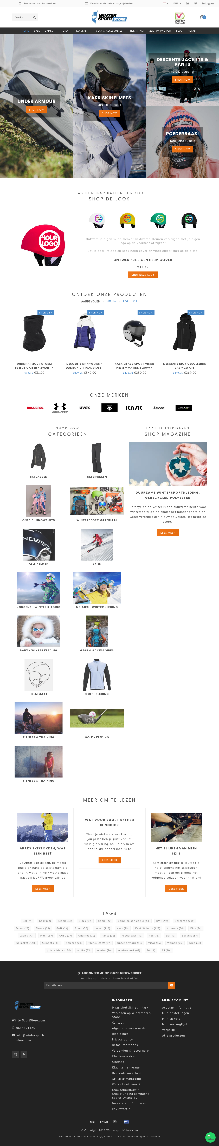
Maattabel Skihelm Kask (130, 1007)
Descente (184, 921)
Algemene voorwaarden (130, 1028)
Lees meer (168, 532)
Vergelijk (169, 1030)
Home (25, 30)
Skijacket (26, 943)
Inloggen (208, 3)
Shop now (36, 109)
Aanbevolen (90, 301)
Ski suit (190, 935)
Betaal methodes (125, 1045)
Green (81, 928)
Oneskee (86, 935)
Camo (104, 921)
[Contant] (104, 1121)
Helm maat (137, 30)
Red (154, 935)
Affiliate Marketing (126, 1078)
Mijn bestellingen (175, 1013)
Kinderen (82, 30)
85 (166, 950)
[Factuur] (115, 1121)
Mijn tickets (171, 1018)
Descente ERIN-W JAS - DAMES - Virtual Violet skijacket (84, 368)
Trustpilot (154, 1136)
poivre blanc (59, 950)
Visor (154, 943)
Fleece (43, 928)
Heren (65, 30)
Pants (108, 935)
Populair (130, 301)
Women (175, 943)
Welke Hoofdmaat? (126, 1084)
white (84, 950)
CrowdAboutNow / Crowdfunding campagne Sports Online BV (131, 1093)
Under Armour (129, 943)
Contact (118, 1022)
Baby (45, 921)
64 (151, 950)
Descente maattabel (127, 1073)
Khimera (175, 928)
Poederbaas (131, 935)
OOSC (65, 935)
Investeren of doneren (129, 1103)
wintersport (129, 950)
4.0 (28, 921)
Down (22, 928)
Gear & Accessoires (109, 30)
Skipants (51, 943)
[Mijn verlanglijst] (195, 3)
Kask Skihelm (147, 928)
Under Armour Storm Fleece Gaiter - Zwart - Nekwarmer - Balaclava (34, 368)
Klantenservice (123, 1056)
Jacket (102, 928)
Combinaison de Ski (134, 921)
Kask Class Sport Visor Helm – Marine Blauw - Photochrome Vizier (134, 368)
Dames (49, 30)
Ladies (27, 935)
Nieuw (112, 301)
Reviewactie (121, 1109)
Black (85, 921)
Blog (179, 30)
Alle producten (173, 1035)
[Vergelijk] (187, 3)
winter (104, 950)
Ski (170, 935)
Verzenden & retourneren (131, 1050)
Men (46, 935)
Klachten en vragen (127, 1067)
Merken (192, 30)
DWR (162, 921)
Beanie (64, 921)
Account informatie (177, 1007)
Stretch (74, 943)
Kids (196, 928)
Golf (62, 928)
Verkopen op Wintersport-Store (131, 1015)
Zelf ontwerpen (160, 30)
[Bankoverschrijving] (92, 1121)
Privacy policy (122, 1039)
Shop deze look (143, 274)
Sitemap (118, 1062)
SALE (37, 30)
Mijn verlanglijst (174, 1024)
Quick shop (36, 362)
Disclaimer (120, 1034)
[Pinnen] (126, 1121)
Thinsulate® (99, 943)
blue (195, 943)
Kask (123, 928)
